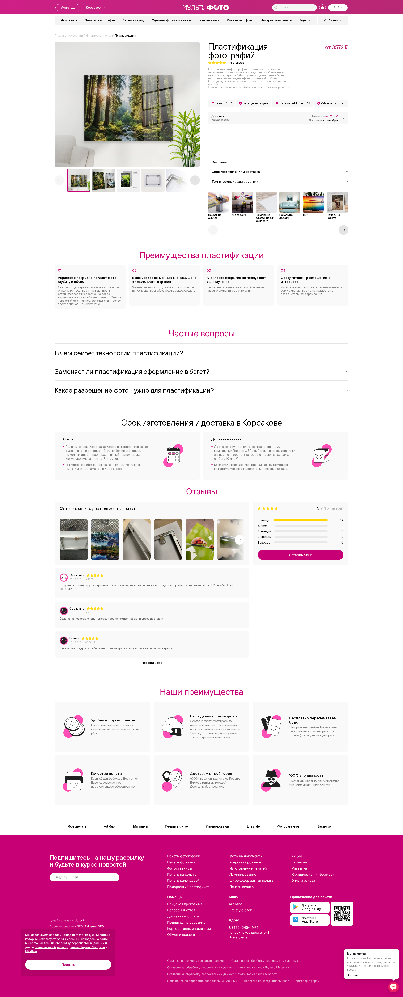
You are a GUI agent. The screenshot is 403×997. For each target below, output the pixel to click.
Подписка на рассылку (186, 922)
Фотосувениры (288, 826)
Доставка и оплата (183, 916)
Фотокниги (69, 20)
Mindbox (31, 951)
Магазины (140, 826)
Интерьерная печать (276, 20)
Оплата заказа (303, 880)
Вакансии (324, 826)
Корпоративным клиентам (189, 928)
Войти (338, 7)
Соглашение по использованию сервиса (196, 960)
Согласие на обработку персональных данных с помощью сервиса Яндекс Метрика (228, 967)
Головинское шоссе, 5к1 (249, 932)
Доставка (220, 117)
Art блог (110, 826)
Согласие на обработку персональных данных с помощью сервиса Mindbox (222, 974)
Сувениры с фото (240, 20)
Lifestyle (253, 826)
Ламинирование (218, 826)
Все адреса (238, 937)
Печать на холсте (181, 874)
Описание (219, 162)
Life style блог (240, 910)
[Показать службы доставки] (343, 118)
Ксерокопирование (245, 862)
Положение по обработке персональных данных (202, 981)
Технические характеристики (235, 181)
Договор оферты (308, 981)
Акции (296, 856)
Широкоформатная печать (251, 880)
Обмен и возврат (181, 935)
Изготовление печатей (248, 868)
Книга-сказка (209, 20)
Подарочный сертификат (188, 887)
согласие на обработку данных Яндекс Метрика (70, 947)
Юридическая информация (313, 874)
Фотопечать (77, 826)
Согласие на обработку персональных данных (264, 960)
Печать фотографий (100, 20)
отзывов (236, 62)
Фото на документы (245, 856)
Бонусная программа (185, 904)
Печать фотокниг (181, 862)
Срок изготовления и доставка (236, 171)
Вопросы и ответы (182, 910)
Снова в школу (133, 20)
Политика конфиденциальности (266, 981)
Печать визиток (176, 826)
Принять (68, 965)
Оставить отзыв (300, 555)
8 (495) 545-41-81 (243, 927)
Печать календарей (183, 880)
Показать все (151, 662)
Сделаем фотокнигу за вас (172, 20)
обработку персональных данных (79, 943)
